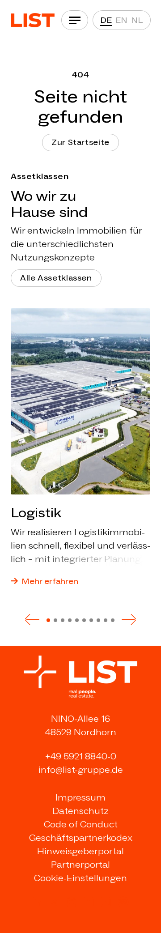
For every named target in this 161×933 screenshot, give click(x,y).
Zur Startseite (80, 142)
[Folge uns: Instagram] (71, 902)
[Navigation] (75, 20)
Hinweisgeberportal (80, 851)
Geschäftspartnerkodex (80, 837)
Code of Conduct (81, 824)
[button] (32, 619)
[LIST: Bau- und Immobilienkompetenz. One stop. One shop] (33, 20)
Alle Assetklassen (56, 278)
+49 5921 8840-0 (80, 756)
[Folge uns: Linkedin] (37, 902)
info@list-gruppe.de (80, 769)
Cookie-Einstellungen (80, 878)
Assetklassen (39, 176)
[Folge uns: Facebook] (88, 902)
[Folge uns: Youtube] (105, 902)
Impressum (80, 797)
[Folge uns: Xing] (54, 902)
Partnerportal (80, 864)
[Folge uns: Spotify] (123, 902)
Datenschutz (80, 810)
